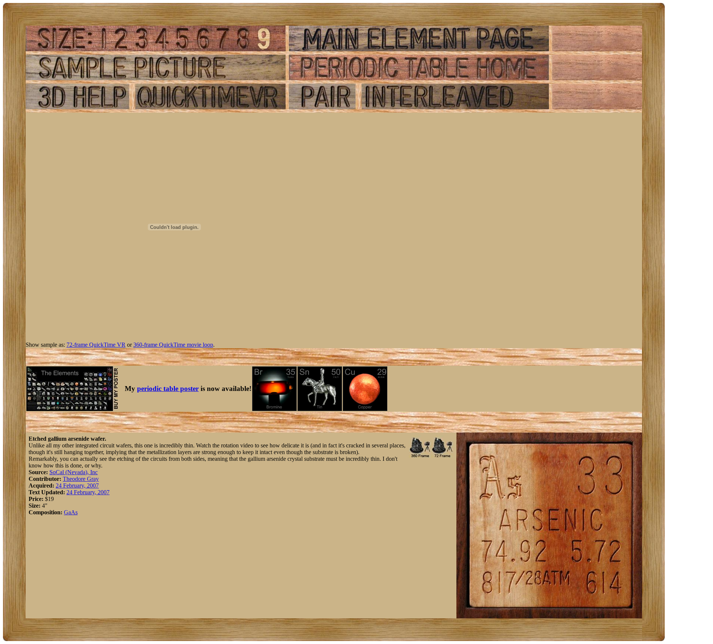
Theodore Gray (81, 479)
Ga (67, 512)
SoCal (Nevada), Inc (73, 472)
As (74, 512)
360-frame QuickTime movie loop (173, 345)
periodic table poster (168, 388)
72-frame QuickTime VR (96, 345)
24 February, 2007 (77, 485)
